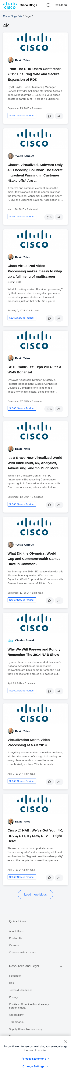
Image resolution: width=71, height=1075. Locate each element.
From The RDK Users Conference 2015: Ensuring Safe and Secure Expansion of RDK (35, 74)
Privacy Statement (33, 1058)
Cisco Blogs (28, 5)
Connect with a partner (22, 952)
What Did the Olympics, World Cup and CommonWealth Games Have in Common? (34, 559)
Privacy (13, 997)
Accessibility (16, 1014)
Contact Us (15, 938)
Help (12, 982)
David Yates (22, 60)
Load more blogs (35, 894)
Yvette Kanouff (24, 155)
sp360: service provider (21, 116)
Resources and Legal (24, 966)
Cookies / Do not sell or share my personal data (29, 1006)
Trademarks (16, 1021)
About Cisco (16, 931)
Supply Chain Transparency (25, 1029)
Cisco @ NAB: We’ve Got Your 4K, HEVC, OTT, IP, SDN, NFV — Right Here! (35, 835)
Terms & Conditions (20, 989)
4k (20, 16)
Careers (14, 945)
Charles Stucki (24, 640)
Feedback (15, 975)
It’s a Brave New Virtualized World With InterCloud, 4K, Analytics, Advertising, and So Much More (35, 463)
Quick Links (17, 921)
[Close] (65, 1041)
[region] (35, 1055)
